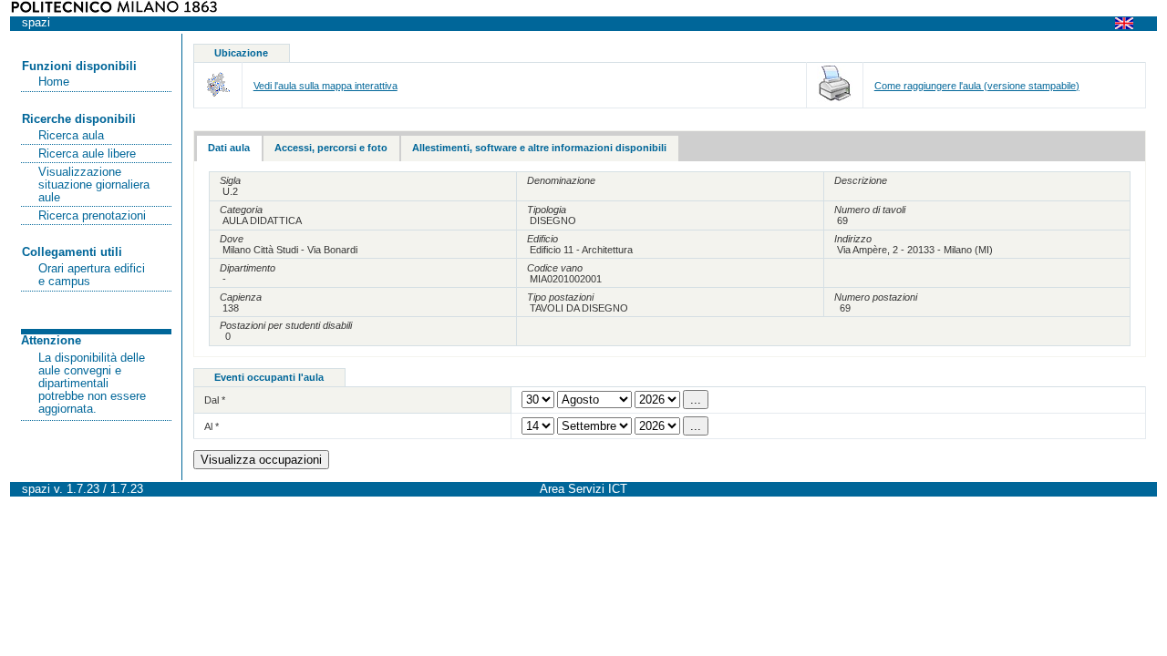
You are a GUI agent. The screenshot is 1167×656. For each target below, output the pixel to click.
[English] (1130, 22)
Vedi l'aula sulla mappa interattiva (325, 85)
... (695, 399)
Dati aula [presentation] (229, 147)
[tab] (229, 148)
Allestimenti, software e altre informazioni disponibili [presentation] (539, 147)
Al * (211, 426)
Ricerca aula (71, 135)
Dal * (214, 400)
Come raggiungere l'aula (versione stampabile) (976, 85)
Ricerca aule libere (87, 154)
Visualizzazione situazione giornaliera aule (94, 185)
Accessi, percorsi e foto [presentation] (330, 147)
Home (53, 82)
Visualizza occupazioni (261, 459)
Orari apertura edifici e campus (91, 275)
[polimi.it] (114, 9)
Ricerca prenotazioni (92, 216)
